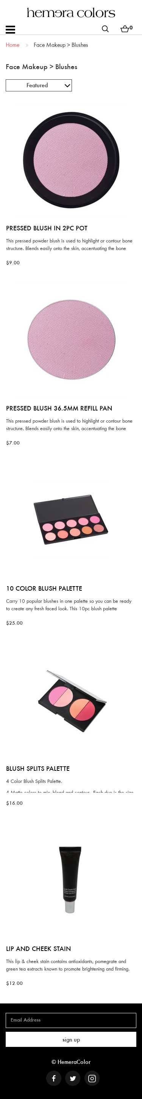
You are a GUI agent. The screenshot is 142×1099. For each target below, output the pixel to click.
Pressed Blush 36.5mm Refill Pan (59, 409)
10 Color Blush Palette (44, 589)
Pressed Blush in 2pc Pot (46, 228)
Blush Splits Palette (38, 769)
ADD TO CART (71, 102)
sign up (71, 1040)
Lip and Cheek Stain (38, 949)
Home (12, 45)
